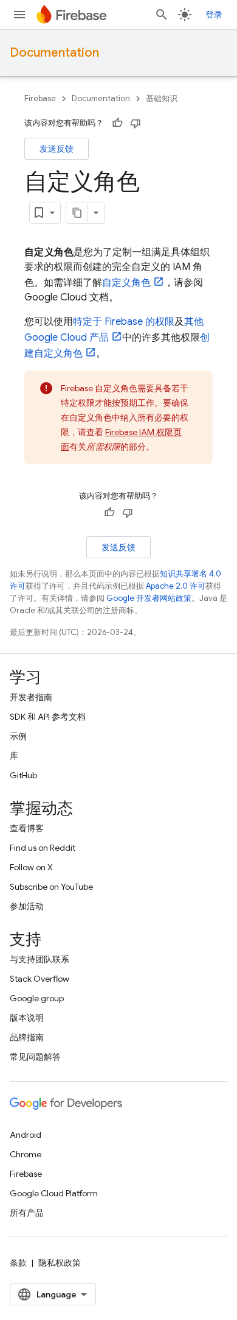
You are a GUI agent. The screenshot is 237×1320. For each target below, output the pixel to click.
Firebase (40, 98)
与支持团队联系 (39, 959)
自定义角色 (126, 283)
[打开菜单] (19, 14)
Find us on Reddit (42, 847)
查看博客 (27, 828)
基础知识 (161, 98)
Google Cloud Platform (54, 1193)
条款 (18, 1263)
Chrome (25, 1154)
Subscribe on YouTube (51, 886)
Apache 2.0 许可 (175, 586)
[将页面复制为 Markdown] (77, 212)
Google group (37, 998)
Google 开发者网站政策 (148, 598)
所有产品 (27, 1212)
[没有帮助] (135, 123)
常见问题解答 (35, 1056)
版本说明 (27, 1017)
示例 (18, 736)
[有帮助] (117, 123)
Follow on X (31, 867)
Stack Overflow (39, 978)
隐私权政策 (59, 1263)
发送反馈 (57, 148)
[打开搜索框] (161, 14)
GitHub (23, 775)
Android (25, 1134)
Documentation (54, 52)
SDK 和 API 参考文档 (48, 716)
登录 (213, 14)
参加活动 (27, 906)
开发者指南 (31, 697)
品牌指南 (27, 1037)
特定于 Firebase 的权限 (123, 322)
